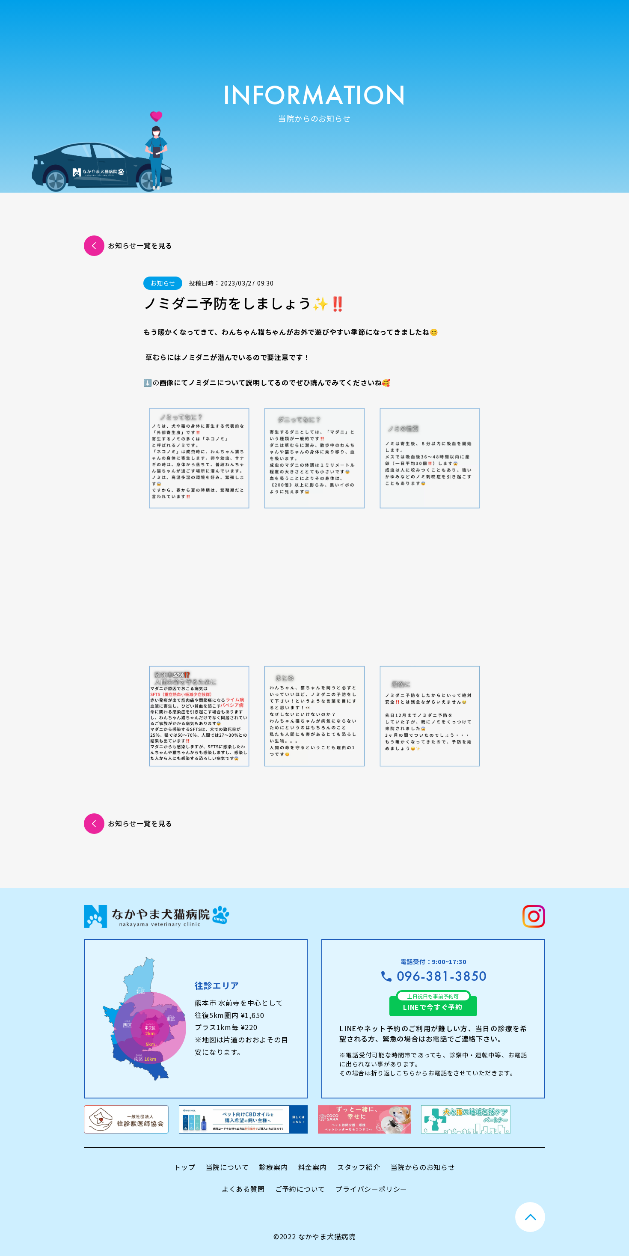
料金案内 (312, 1167)
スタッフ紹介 (358, 1167)
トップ (184, 1167)
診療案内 (273, 1167)
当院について (227, 1167)
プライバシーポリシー (371, 1189)
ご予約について (300, 1189)
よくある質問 (243, 1189)
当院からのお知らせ (423, 1167)
